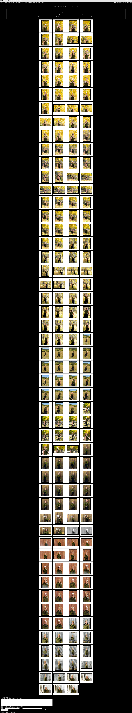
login (6, 706)
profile (13, 2)
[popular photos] (73, 1)
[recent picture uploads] (9, 1)
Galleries (25, 2)
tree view (116, 2)
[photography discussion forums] (14, 1)
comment (5, 697)
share (10, 697)
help (9, 709)
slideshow (129, 2)
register (10, 706)
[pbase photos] (3, 1)
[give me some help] (126, 1)
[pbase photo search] (19, 1)
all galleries (18, 2)
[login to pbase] (130, 1)
